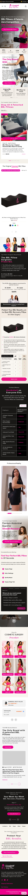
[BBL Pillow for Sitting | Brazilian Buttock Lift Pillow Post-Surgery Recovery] (14, 199)
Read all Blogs (8, 747)
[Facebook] (2, 880)
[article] (14, 175)
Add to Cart (14, 379)
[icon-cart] (25, 6)
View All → (4, 110)
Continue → (21, 608)
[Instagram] (5, 880)
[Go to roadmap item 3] (14, 819)
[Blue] (13, 225)
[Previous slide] (12, 231)
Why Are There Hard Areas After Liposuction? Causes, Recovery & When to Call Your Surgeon (13, 771)
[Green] (15, 225)
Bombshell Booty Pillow (16, 891)
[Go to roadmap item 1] (12, 819)
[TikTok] (7, 880)
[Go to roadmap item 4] (15, 819)
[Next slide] (15, 231)
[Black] (10, 225)
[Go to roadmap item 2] (13, 819)
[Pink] (18, 225)
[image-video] (14, 621)
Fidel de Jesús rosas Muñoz (9, 710)
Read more (4, 779)
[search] (5, 6)
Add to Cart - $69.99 (14, 138)
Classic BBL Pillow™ (14, 813)
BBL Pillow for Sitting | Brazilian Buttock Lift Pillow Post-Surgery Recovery (14, 218)
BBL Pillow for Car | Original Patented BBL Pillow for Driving (12, 145)
